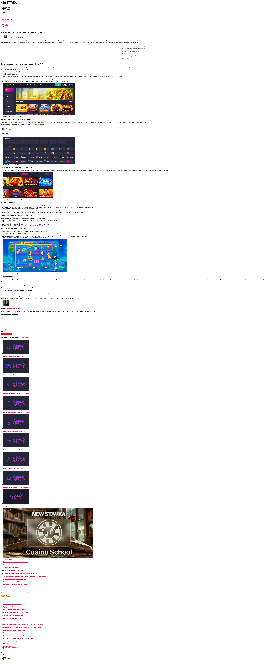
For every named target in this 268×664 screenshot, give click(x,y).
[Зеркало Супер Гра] (135, 365)
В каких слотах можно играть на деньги (130, 49)
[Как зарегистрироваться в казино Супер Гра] (135, 478)
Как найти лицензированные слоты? (14, 570)
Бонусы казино (7, 7)
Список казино (7, 5)
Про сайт (5, 643)
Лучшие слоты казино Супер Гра (129, 56)
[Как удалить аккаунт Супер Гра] (135, 347)
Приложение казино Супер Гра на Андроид (16, 412)
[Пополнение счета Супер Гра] (135, 440)
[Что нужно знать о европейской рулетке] (135, 533)
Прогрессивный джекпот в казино (13, 607)
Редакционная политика (9, 646)
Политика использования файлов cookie (12, 648)
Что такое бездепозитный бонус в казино (15, 584)
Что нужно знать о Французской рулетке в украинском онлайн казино (24, 576)
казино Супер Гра (14, 40)
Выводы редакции (125, 58)
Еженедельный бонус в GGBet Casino (14, 633)
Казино (5, 8)
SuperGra (24, 337)
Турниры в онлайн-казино (11, 567)
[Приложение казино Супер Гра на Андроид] (135, 403)
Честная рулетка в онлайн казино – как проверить (18, 564)
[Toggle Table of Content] (144, 46)
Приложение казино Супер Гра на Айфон (16, 393)
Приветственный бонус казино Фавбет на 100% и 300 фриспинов (23, 624)
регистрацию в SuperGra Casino (37, 67)
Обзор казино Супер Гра (10, 506)
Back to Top (3, 651)
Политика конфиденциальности (11, 647)
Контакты (5, 645)
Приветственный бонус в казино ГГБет (15, 635)
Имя (2, 331)
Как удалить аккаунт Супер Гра (13, 356)
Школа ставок (6, 9)
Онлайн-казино (8, 559)
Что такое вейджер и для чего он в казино (16, 612)
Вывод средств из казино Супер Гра (14, 431)
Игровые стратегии (126, 53)
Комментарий (4, 329)
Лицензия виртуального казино (13, 615)
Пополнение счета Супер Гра (12, 450)
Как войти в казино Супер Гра (12, 468)
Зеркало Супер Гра (9, 375)
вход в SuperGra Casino (79, 122)
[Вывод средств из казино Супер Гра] (135, 421)
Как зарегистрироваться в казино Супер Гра (17, 487)
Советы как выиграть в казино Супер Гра (130, 55)
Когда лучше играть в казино (12, 618)
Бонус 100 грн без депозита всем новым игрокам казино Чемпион (23, 627)
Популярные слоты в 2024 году (12, 582)
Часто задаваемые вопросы (127, 60)
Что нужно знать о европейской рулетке (15, 562)
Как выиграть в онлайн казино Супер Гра (130, 51)
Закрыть (2, 652)
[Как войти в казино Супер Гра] (135, 459)
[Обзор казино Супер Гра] (135, 496)
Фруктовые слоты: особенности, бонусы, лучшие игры (20, 573)
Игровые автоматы (7, 11)
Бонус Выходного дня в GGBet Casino (14, 630)
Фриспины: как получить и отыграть (14, 579)
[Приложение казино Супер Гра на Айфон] (135, 384)
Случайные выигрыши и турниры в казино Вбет (18, 638)
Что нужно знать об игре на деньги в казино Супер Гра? (134, 48)
